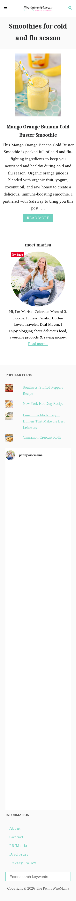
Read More (39, 219)
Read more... (38, 343)
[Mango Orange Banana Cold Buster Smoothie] (38, 87)
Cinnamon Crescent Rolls (42, 437)
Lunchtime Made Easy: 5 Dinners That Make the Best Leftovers (44, 421)
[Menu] (6, 8)
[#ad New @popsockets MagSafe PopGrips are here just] (38, 635)
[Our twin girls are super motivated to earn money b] (38, 787)
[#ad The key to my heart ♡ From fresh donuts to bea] (38, 521)
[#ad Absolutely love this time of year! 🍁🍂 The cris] (38, 749)
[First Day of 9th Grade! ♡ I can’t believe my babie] (38, 483)
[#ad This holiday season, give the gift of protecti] (38, 597)
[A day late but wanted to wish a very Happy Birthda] (38, 711)
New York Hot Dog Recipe (43, 403)
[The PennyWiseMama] (38, 8)
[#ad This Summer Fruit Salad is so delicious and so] (38, 559)
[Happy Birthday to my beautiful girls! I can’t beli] (38, 673)
